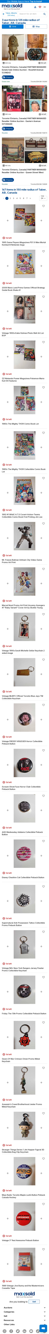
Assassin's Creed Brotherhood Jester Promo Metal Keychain (22, 1105)
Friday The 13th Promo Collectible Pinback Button (24, 1013)
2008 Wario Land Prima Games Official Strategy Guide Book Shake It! (23, 288)
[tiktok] (38, 1331)
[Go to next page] (30, 198)
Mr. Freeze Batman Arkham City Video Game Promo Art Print (22, 561)
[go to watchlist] (40, 7)
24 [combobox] (42, 198)
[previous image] (8, 221)
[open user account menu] (35, 7)
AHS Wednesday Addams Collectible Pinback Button (22, 833)
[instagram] (4, 1331)
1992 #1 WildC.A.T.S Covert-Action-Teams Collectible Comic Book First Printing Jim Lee (22, 515)
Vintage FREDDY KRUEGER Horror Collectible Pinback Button (22, 742)
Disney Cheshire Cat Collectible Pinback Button (23, 877)
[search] (44, 14)
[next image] (41, 221)
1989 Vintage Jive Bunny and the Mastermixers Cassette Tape (23, 1287)
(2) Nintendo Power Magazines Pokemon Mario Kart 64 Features (23, 379)
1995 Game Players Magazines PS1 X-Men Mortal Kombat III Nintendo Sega (24, 243)
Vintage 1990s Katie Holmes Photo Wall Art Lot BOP (23, 334)
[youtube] (31, 1331)
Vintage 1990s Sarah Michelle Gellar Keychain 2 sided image (23, 651)
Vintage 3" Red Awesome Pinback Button (20, 1240)
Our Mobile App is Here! (24, 1)
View (42, 196)
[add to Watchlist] (43, 206)
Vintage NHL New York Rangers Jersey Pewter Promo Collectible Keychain (23, 969)
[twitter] (18, 1331)
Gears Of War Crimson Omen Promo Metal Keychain (21, 1060)
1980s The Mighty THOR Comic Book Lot (20, 424)
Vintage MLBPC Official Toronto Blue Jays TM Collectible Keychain (22, 697)
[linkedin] (24, 1331)
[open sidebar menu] (44, 7)
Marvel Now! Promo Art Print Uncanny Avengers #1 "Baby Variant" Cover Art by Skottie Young (23, 606)
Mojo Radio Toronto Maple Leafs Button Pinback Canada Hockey (23, 1196)
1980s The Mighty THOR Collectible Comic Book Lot (24, 470)
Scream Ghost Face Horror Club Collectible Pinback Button (21, 788)
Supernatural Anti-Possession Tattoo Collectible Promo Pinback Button (23, 924)
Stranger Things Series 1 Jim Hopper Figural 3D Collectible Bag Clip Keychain (23, 1150)
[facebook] (11, 1331)
